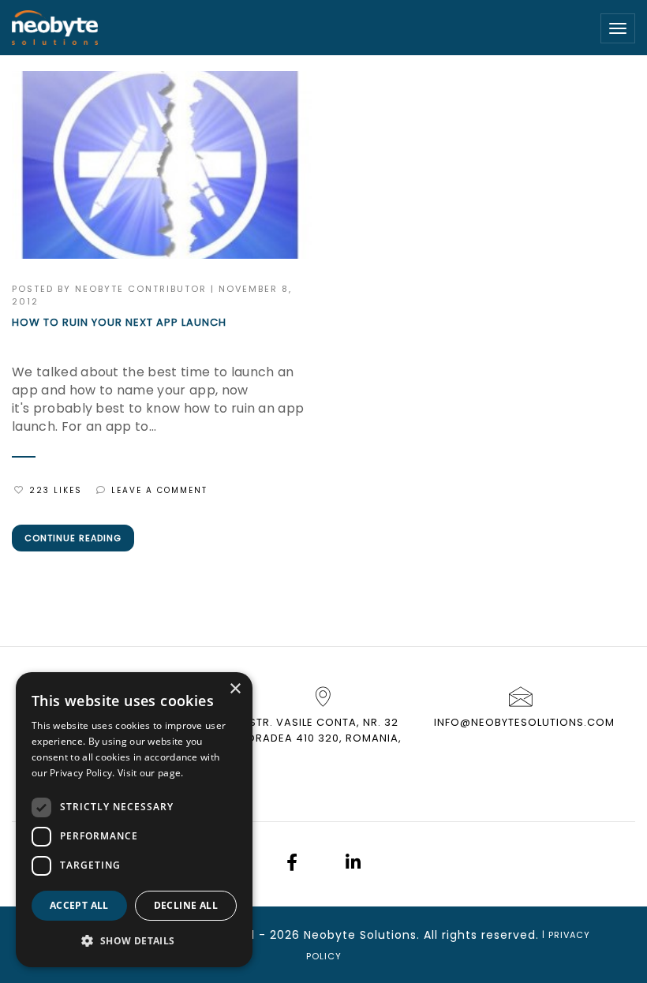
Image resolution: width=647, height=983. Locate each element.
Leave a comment (159, 490)
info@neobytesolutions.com (524, 722)
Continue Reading (73, 538)
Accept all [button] (79, 905)
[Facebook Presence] (292, 864)
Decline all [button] (186, 905)
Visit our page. (151, 772)
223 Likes (55, 490)
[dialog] (134, 819)
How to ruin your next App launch (119, 323)
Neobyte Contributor (141, 288)
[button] (134, 941)
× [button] (235, 689)
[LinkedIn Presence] (353, 864)
